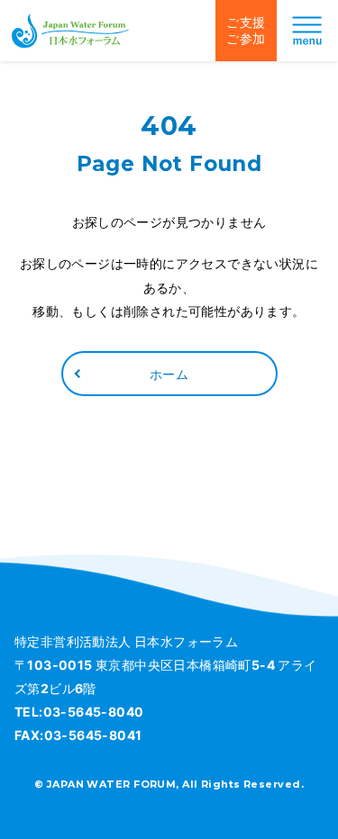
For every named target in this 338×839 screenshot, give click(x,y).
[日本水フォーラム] (70, 30)
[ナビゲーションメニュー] (307, 30)
